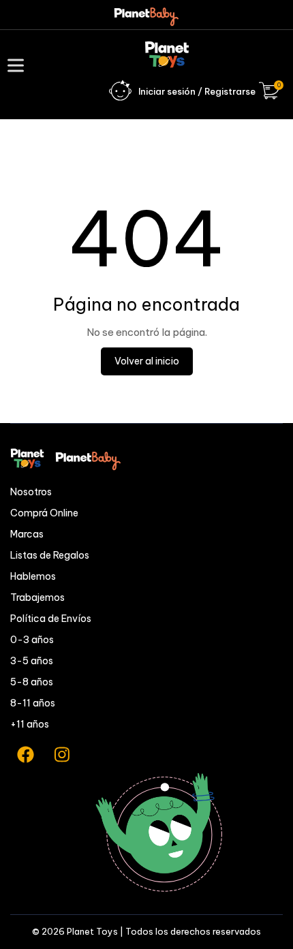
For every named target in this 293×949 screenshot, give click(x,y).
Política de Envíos (50, 618)
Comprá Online (44, 513)
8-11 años (32, 703)
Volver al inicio (146, 361)
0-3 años (32, 640)
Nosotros (31, 492)
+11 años (29, 724)
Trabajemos (37, 597)
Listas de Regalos (49, 555)
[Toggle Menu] (18, 65)
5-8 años (31, 682)
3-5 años (31, 661)
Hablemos (33, 576)
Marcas (27, 534)
